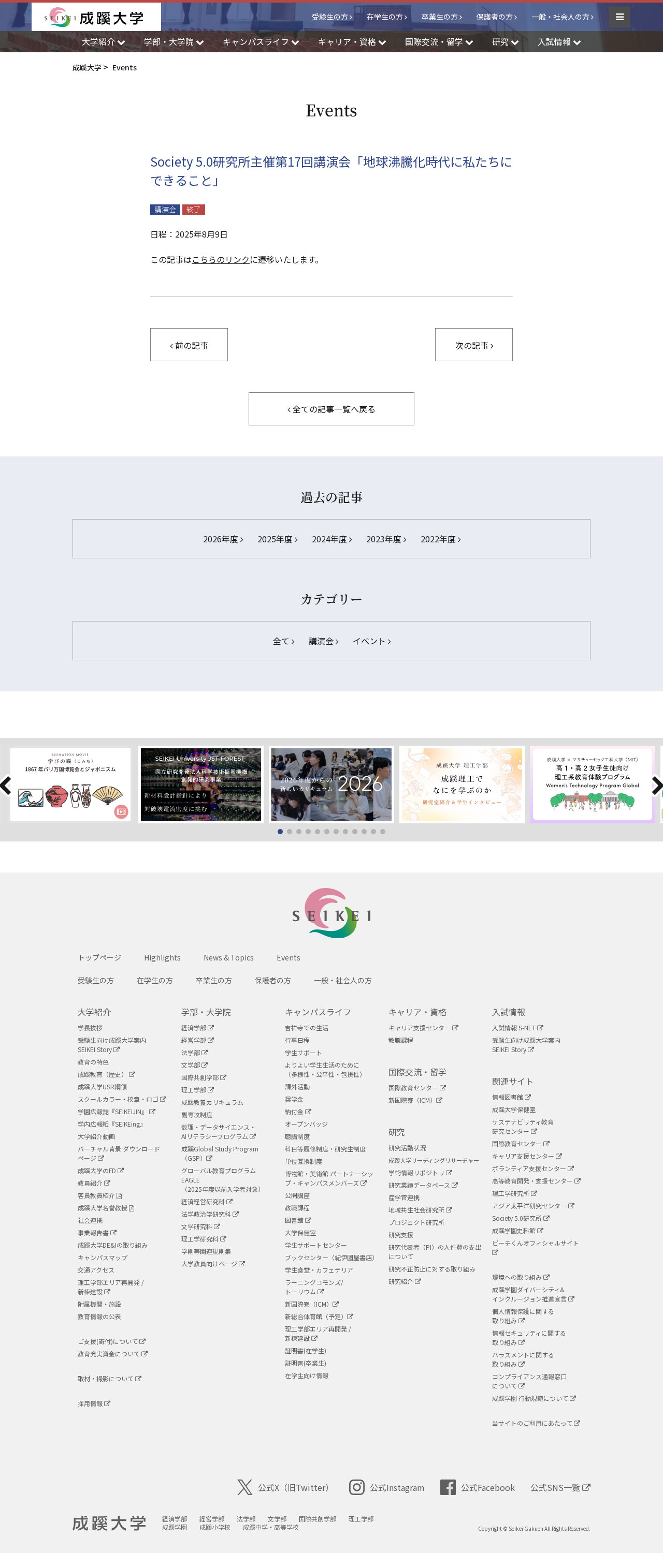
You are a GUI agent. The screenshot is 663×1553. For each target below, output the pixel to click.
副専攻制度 (196, 1114)
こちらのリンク (221, 259)
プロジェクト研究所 (416, 1222)
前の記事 (190, 345)
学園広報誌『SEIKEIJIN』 (113, 1111)
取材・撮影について (106, 1378)
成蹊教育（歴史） (103, 1074)
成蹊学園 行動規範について (531, 1398)
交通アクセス (96, 1269)
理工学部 (194, 1089)
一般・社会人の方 (560, 16)
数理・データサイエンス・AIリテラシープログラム (218, 1131)
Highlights (162, 957)
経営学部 (194, 1040)
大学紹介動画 (96, 1136)
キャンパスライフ (318, 1011)
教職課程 (297, 1207)
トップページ (99, 957)
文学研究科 (197, 1226)
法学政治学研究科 (207, 1213)
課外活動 (297, 1086)
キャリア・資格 (417, 1011)
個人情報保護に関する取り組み (523, 1316)
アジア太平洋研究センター (530, 1205)
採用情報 (91, 1403)
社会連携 (90, 1220)
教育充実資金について (109, 1353)
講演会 (165, 209)
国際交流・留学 (417, 1072)
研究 (396, 1132)
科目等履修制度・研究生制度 (325, 1148)
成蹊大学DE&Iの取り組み (113, 1244)
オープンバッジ (306, 1123)
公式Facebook (488, 1487)
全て (282, 640)
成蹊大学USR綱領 (102, 1086)
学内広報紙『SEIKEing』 (112, 1123)
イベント (370, 640)
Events (288, 957)
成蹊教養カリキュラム (212, 1102)
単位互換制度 (303, 1161)
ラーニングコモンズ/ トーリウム (314, 1287)
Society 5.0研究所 (517, 1218)
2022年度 (439, 539)
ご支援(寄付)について (108, 1341)
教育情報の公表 (99, 1316)
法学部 (191, 1052)
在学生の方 (385, 16)
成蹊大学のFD (98, 1170)
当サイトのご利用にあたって (533, 1422)
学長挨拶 (90, 1027)
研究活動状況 (407, 1147)
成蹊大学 (109, 1523)
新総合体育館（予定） (316, 1316)
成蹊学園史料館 (514, 1230)
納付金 (295, 1111)
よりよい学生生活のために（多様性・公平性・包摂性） (325, 1069)
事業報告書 (94, 1232)
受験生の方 (330, 16)
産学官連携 (404, 1197)
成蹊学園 (174, 1526)
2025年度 (276, 539)
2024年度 (330, 539)
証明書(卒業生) (305, 1362)
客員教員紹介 (97, 1195)
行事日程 (297, 1040)
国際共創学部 (200, 1077)
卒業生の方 (440, 16)
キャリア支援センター (420, 1027)
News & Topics (229, 957)
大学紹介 (94, 1011)
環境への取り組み (517, 1277)
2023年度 (384, 539)
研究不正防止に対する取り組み (431, 1268)
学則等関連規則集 (206, 1251)
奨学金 (294, 1099)
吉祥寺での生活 (306, 1027)
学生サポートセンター (316, 1244)
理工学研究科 (200, 1238)
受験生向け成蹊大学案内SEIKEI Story (112, 1045)
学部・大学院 (206, 1011)
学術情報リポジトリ (417, 1172)
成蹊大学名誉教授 (103, 1207)
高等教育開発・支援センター (533, 1180)
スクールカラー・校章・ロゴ (119, 1099)
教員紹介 (91, 1182)
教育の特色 (93, 1061)
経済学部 (194, 1027)
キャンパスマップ (102, 1257)
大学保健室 (300, 1232)
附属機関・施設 (99, 1303)
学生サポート (303, 1052)
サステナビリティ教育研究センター (523, 1126)
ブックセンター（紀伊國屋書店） (331, 1257)
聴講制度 (297, 1136)
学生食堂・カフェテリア (319, 1269)
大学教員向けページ (210, 1263)
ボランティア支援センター (530, 1168)
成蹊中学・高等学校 (271, 1526)
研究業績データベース (420, 1184)
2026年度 (221, 539)
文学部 (191, 1064)
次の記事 (473, 345)
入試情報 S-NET (514, 1027)
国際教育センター (414, 1087)
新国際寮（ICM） (309, 1303)
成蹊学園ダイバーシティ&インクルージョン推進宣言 (530, 1294)
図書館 (295, 1220)
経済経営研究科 (203, 1201)
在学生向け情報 (306, 1375)
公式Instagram (397, 1487)
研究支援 (400, 1234)
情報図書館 (508, 1096)
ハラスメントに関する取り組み (523, 1359)
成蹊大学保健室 (514, 1109)
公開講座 (297, 1195)
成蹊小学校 (214, 1526)
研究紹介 (401, 1281)
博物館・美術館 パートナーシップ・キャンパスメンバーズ (329, 1178)
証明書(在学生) (305, 1350)
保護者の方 (495, 16)
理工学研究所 (511, 1193)
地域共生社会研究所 (417, 1209)
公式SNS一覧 (556, 1487)
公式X (296, 1487)
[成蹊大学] (103, 17)
